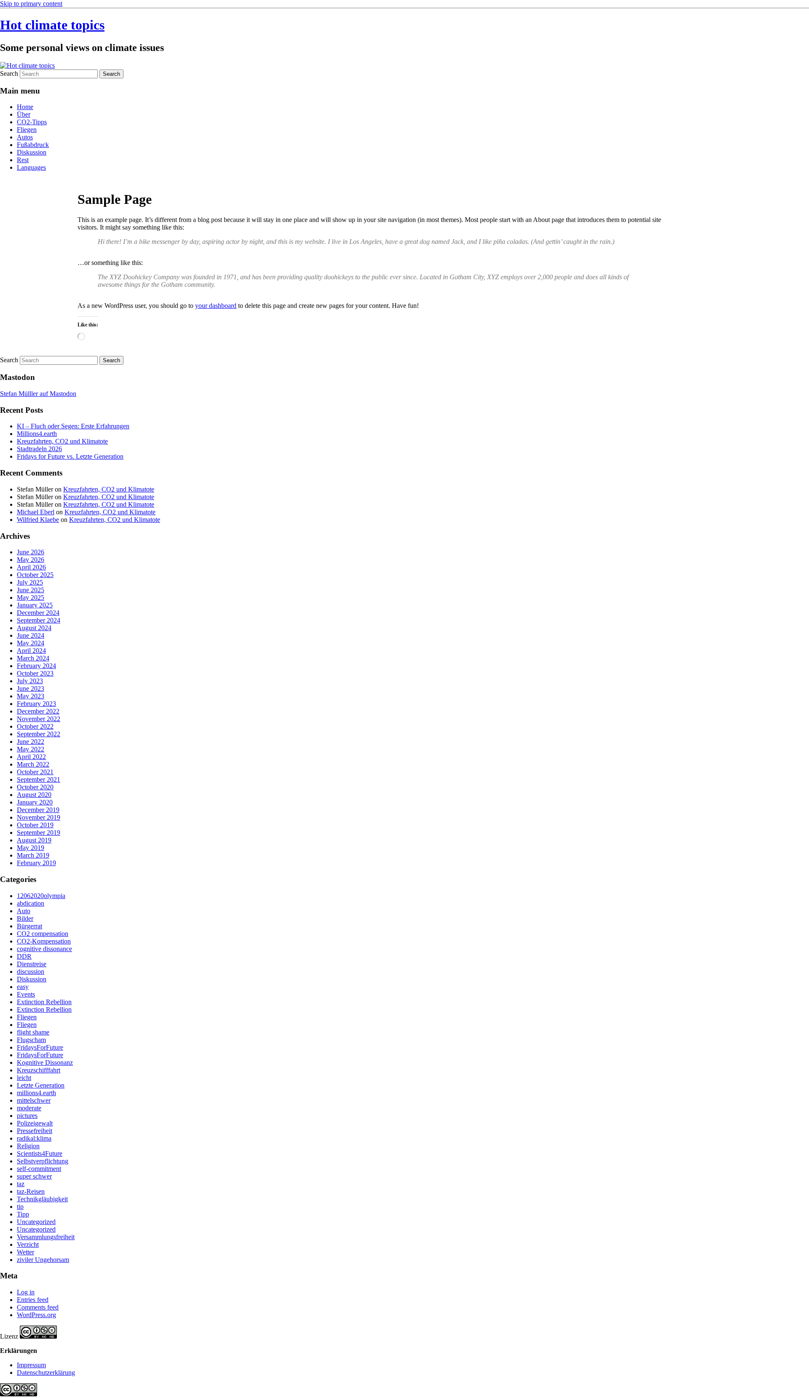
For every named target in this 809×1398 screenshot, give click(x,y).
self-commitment (39, 1168)
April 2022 (31, 756)
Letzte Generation (40, 1085)
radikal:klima (34, 1138)
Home (25, 106)
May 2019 (30, 847)
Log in (26, 1292)
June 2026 (30, 552)
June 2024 (30, 635)
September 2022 (38, 734)
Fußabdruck (33, 144)
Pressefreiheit (34, 1130)
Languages (31, 167)
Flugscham (31, 1039)
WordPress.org (36, 1314)
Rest (23, 159)
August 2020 (34, 794)
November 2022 (38, 718)
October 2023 (35, 673)
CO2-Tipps (32, 122)
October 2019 (35, 825)
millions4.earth (36, 1092)
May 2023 (30, 696)
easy (23, 986)
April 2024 (31, 650)
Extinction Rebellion (44, 1001)
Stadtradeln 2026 (39, 448)
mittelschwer (34, 1100)
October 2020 (35, 787)
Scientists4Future (39, 1153)
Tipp (23, 1214)
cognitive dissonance (44, 948)
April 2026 (31, 567)
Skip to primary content (31, 3)
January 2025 (35, 605)
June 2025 (30, 589)
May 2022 (30, 749)
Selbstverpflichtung (42, 1161)
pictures (27, 1115)
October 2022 (35, 726)
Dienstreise (31, 964)
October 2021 (35, 771)
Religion (28, 1145)
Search (9, 73)
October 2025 (35, 574)
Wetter (25, 1252)
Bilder (25, 918)
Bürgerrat (29, 926)
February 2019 (36, 862)
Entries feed (32, 1299)
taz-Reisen (31, 1191)
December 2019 (38, 809)
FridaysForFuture (40, 1047)
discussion (30, 971)
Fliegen (27, 129)
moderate (29, 1108)
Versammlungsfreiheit (46, 1236)
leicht (24, 1077)
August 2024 (34, 627)
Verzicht (28, 1244)
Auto (23, 910)
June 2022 (30, 741)
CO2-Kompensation (44, 941)
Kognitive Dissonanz (45, 1062)
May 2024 (30, 643)
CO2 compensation (42, 933)
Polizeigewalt (35, 1123)
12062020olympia (41, 895)
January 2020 (35, 802)
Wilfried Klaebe (38, 519)
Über (23, 114)
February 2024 (36, 665)
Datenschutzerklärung (46, 1372)
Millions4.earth (37, 433)
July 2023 (30, 680)
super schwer (34, 1176)
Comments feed (38, 1307)
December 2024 (38, 612)
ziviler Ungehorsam (43, 1259)
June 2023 (30, 688)
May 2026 (30, 559)
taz (20, 1183)
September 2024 (38, 620)
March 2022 (33, 764)
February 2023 (36, 703)
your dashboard (215, 305)
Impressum (31, 1365)
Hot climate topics (52, 24)
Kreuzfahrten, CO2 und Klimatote (62, 441)
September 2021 (38, 779)
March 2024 (33, 658)
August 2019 (34, 840)
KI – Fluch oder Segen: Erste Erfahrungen (73, 426)
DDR (24, 956)
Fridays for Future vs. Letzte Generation (70, 456)
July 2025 (30, 582)
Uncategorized (36, 1221)
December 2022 (38, 711)
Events (26, 994)
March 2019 (33, 855)
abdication (30, 903)
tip (20, 1206)
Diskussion (31, 152)
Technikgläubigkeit (42, 1199)
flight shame (33, 1032)
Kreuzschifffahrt (38, 1070)
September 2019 (38, 832)
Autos (25, 137)
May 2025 (30, 597)
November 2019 (38, 817)
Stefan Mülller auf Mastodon (38, 393)
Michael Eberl (35, 512)
